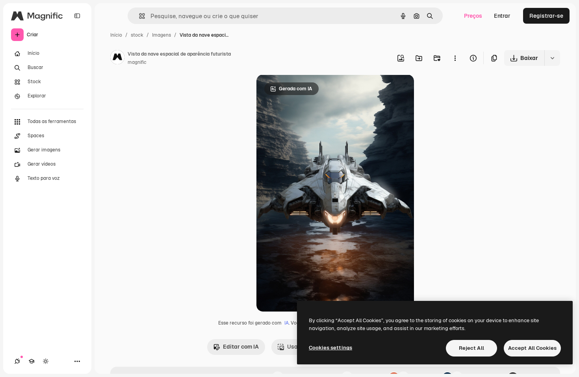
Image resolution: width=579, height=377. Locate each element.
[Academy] (31, 361)
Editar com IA (241, 346)
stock (137, 35)
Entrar (502, 15)
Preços (473, 15)
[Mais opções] (455, 58)
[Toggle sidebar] (77, 15)
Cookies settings (330, 347)
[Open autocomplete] (139, 16)
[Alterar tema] (45, 361)
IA (286, 323)
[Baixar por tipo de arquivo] (552, 58)
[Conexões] (17, 361)
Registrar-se (546, 15)
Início (116, 35)
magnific (137, 62)
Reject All (471, 348)
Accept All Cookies (532, 348)
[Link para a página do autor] (117, 58)
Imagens (161, 35)
